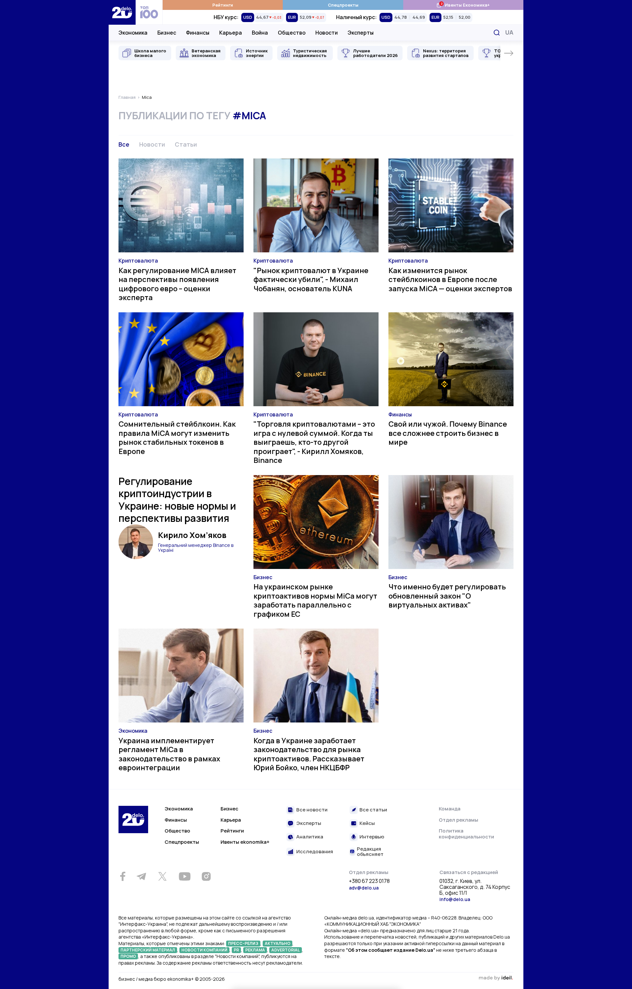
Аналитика (309, 837)
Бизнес (166, 32)
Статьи (186, 144)
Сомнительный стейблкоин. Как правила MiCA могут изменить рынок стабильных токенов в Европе (177, 437)
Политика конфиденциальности (466, 833)
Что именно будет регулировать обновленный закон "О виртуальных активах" (447, 596)
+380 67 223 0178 (369, 881)
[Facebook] (122, 876)
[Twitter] (162, 876)
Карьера (230, 32)
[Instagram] (206, 876)
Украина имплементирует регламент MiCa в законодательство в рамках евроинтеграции (169, 754)
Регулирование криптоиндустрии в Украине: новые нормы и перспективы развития (177, 499)
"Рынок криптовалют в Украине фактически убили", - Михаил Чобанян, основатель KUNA (310, 280)
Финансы (197, 32)
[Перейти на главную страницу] (122, 12)
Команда (450, 808)
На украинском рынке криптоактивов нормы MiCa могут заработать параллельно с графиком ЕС (315, 600)
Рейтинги (222, 5)
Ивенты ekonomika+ (245, 841)
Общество (291, 32)
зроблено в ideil (496, 978)
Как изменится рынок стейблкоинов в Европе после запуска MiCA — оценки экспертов (450, 280)
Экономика (132, 32)
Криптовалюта (138, 260)
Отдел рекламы (458, 819)
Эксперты (361, 32)
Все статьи (373, 810)
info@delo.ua (454, 899)
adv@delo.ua (364, 887)
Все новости (312, 810)
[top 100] (149, 12)
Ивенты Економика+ (463, 4)
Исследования (314, 852)
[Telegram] (141, 876)
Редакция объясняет (370, 851)
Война (260, 32)
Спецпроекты (343, 5)
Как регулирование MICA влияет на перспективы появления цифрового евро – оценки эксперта (177, 284)
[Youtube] (184, 876)
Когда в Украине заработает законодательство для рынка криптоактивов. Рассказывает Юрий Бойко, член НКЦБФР (308, 754)
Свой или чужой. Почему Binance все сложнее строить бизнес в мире (447, 433)
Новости (326, 32)
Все (123, 144)
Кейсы (367, 823)
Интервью (371, 837)
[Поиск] (496, 32)
